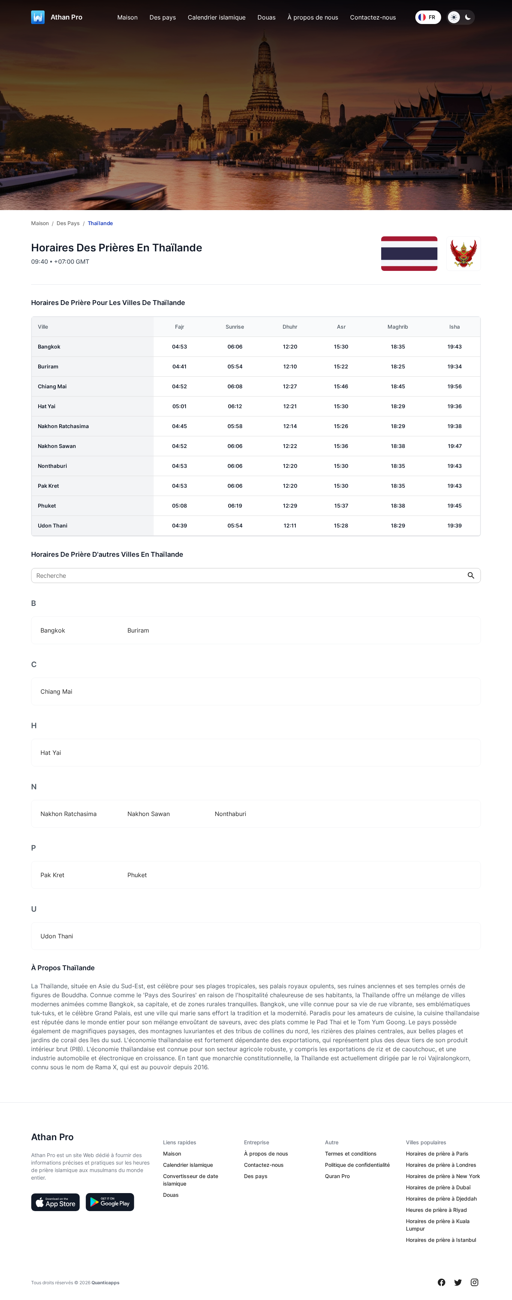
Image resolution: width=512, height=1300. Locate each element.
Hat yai (46, 406)
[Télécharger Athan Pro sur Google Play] (109, 1202)
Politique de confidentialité (357, 1165)
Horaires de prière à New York (443, 1176)
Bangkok (49, 346)
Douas (266, 17)
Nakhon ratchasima (63, 426)
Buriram (48, 366)
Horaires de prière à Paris (437, 1153)
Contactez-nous (373, 17)
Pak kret (48, 485)
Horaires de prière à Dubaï (438, 1187)
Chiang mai (52, 386)
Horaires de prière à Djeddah (441, 1198)
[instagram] (474, 1282)
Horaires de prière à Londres (441, 1165)
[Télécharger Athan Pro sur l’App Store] (55, 1202)
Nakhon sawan (57, 446)
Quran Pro (337, 1176)
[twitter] (458, 1282)
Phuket (47, 505)
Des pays (163, 17)
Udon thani (52, 525)
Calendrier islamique (217, 17)
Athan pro (66, 17)
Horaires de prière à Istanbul (441, 1240)
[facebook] (441, 1282)
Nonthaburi (52, 466)
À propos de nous (312, 17)
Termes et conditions (351, 1153)
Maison (127, 17)
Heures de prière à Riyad (436, 1210)
